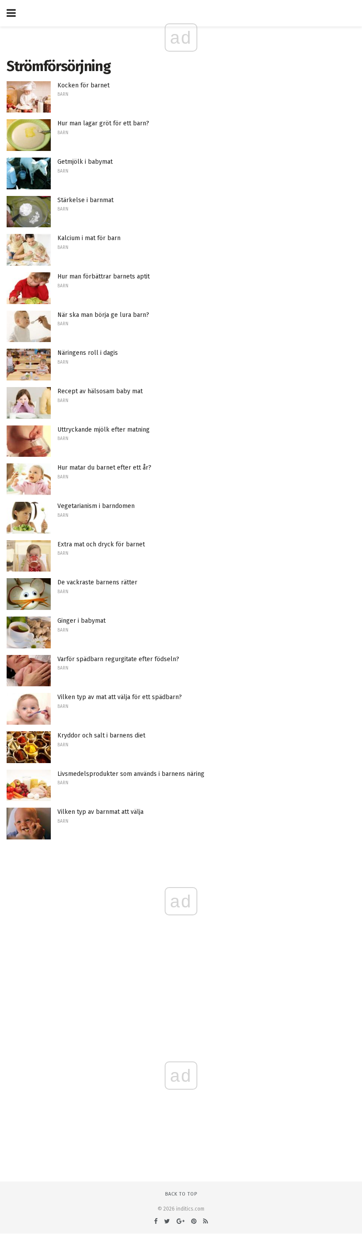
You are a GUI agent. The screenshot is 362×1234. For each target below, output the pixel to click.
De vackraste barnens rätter (97, 582)
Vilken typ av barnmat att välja (100, 812)
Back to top (181, 1194)
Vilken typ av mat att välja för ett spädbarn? (119, 697)
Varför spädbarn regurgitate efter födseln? (118, 659)
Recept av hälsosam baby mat (100, 391)
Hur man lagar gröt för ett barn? (103, 123)
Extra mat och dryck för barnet (101, 544)
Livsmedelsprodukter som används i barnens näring (130, 774)
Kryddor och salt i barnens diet (101, 735)
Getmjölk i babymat (85, 162)
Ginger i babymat (81, 621)
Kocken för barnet (83, 85)
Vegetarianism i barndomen (96, 506)
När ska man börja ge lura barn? (103, 315)
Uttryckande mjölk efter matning (103, 429)
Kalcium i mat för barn (89, 238)
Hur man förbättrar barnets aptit (103, 276)
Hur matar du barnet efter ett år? (104, 467)
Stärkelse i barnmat (85, 200)
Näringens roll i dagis (87, 353)
